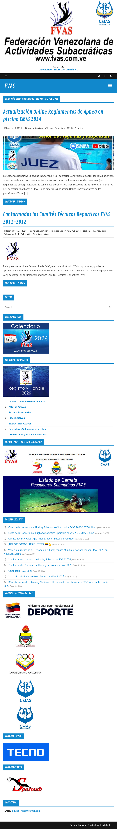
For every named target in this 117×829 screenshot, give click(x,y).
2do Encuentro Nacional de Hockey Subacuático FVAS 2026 (40, 565)
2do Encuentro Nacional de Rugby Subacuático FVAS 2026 (39, 559)
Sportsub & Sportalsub (99, 825)
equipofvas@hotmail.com (26, 810)
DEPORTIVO (45, 69)
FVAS (9, 86)
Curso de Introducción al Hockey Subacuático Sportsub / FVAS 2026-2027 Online (51, 527)
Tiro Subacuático (41, 234)
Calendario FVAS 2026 (20, 570)
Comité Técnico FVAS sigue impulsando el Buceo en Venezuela (42, 538)
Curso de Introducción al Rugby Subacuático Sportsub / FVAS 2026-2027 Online (51, 533)
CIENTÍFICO (72, 69)
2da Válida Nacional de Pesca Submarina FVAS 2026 (36, 576)
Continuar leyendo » (15, 201)
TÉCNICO (59, 69)
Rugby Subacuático (23, 234)
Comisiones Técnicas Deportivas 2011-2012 (55, 128)
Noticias (80, 128)
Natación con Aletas (91, 230)
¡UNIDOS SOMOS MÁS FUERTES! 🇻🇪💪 (29, 544)
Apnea (31, 128)
